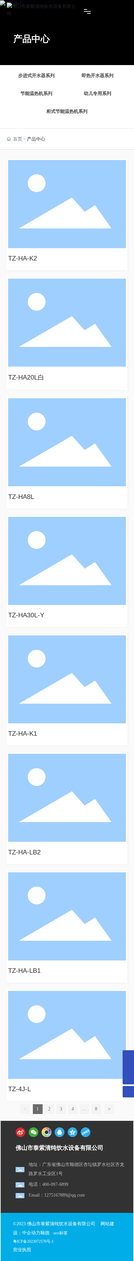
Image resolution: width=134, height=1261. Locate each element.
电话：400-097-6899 (48, 1184)
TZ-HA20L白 (26, 377)
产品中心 (31, 39)
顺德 (44, 1232)
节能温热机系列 (36, 93)
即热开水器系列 (98, 75)
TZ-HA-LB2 (24, 852)
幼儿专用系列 (97, 93)
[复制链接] (85, 1132)
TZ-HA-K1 (22, 733)
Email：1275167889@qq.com (57, 1195)
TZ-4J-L (19, 1089)
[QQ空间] (72, 1132)
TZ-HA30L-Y (26, 615)
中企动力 (31, 1232)
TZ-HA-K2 (22, 258)
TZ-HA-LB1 (24, 970)
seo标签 (60, 1232)
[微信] (33, 1132)
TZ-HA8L (21, 496)
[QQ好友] (59, 1132)
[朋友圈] (46, 1132)
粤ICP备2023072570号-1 (33, 1241)
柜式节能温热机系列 (67, 111)
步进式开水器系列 (36, 75)
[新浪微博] (20, 1132)
